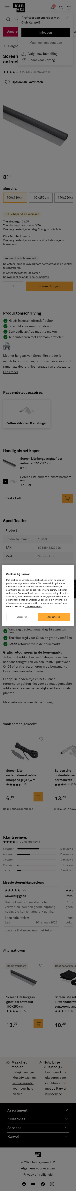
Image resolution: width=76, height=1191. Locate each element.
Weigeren (22, 617)
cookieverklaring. (33, 607)
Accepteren (54, 617)
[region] (38, 595)
